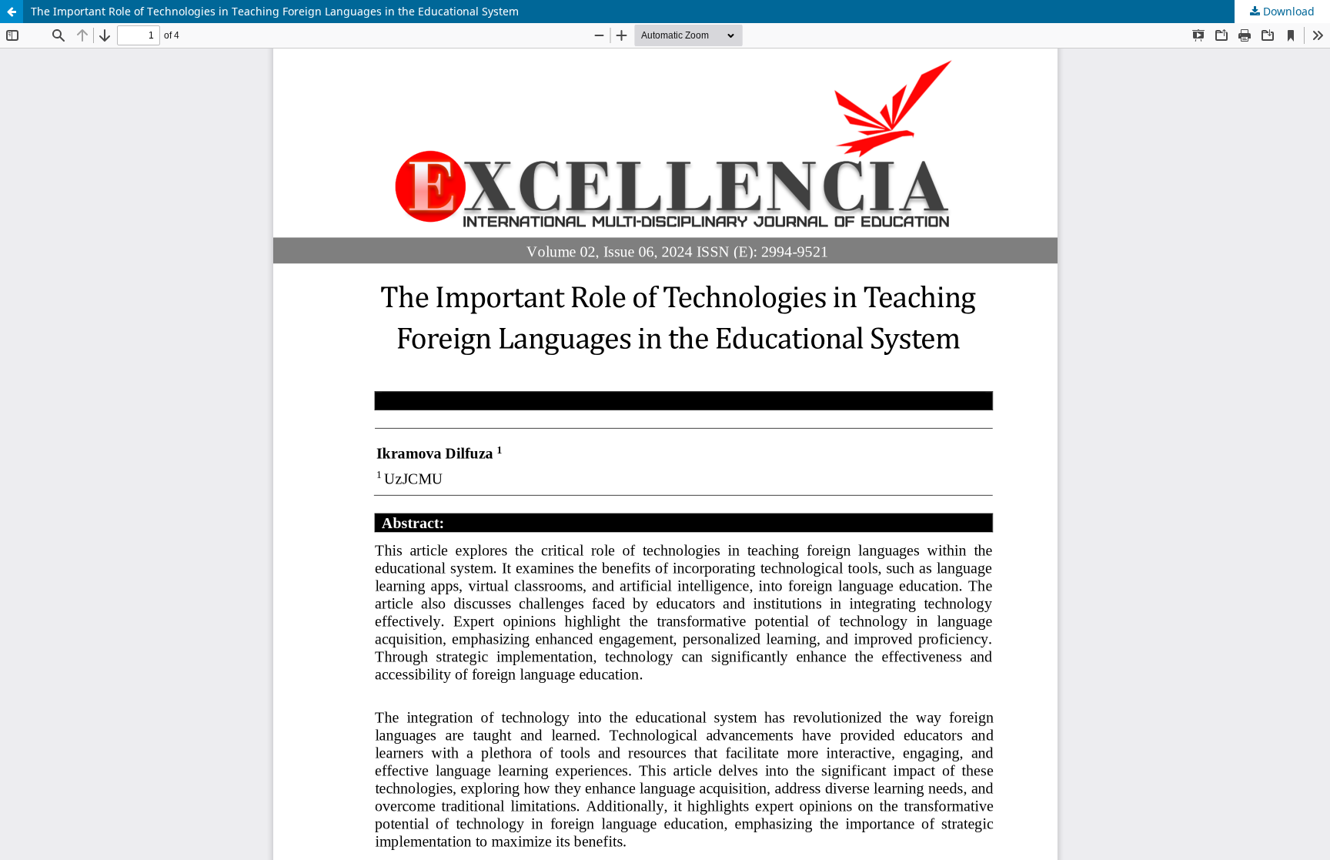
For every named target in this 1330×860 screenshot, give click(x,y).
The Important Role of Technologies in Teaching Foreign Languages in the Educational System (275, 11)
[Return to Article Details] (11, 11)
